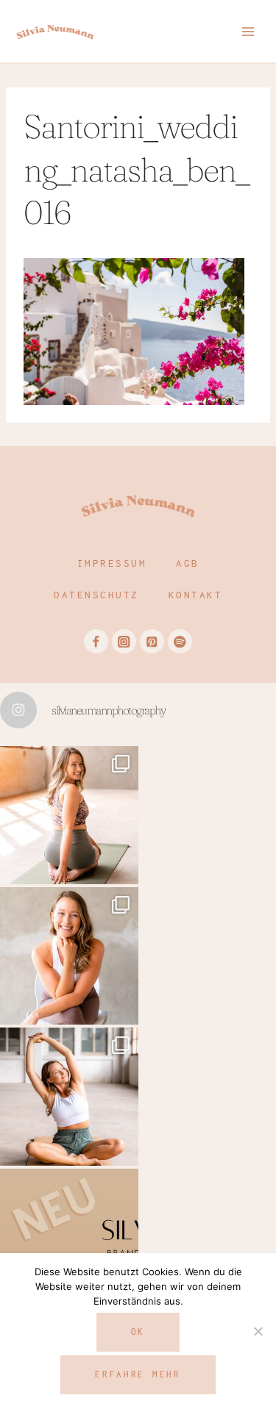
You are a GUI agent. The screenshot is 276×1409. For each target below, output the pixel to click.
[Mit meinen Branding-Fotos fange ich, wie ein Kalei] (69, 956)
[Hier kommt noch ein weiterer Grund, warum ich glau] (69, 1238)
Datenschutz (96, 594)
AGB (187, 563)
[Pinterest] (152, 641)
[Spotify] (180, 641)
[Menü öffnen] (247, 31)
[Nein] (257, 1331)
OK (138, 1331)
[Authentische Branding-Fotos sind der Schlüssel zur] (69, 1097)
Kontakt (196, 594)
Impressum (112, 563)
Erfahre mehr (137, 1374)
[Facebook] (96, 641)
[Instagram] (124, 641)
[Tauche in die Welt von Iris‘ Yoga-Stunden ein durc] (69, 815)
